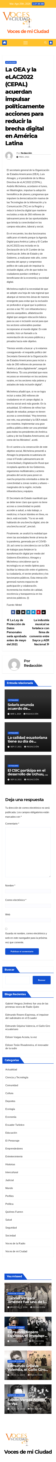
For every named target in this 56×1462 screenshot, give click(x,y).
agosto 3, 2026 (18, 1341)
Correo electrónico (15, 900)
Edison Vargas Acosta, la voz (21, 1037)
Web (7, 914)
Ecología (10, 1109)
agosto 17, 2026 (19, 1307)
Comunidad (11, 1085)
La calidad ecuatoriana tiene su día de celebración (27, 741)
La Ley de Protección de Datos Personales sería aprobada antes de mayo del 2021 (17, 632)
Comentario (12, 823)
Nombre (10, 885)
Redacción (26, 153)
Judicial (9, 1180)
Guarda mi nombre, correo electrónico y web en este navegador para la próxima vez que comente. (26, 938)
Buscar (9, 969)
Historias (10, 1164)
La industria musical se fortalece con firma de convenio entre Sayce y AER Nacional (39, 632)
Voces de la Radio (15, 1243)
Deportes (10, 1101)
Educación (11, 1133)
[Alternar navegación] (26, 42)
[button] (45, 42)
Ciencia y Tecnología (16, 1077)
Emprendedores (14, 1148)
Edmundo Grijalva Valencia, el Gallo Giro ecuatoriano (26, 1369)
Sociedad (10, 1235)
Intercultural (11, 1172)
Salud (8, 1220)
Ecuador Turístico (14, 1125)
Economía (10, 1117)
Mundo (9, 1188)
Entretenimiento (14, 1156)
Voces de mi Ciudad (28, 31)
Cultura (9, 1093)
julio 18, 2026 (18, 1409)
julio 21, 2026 (18, 1375)
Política (9, 1204)
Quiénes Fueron (14, 1212)
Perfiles (9, 1196)
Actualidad (11, 62)
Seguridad (11, 1227)
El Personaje (12, 1140)
